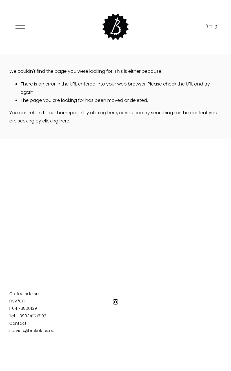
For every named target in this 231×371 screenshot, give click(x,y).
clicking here (103, 112)
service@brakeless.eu (31, 330)
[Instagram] (115, 302)
